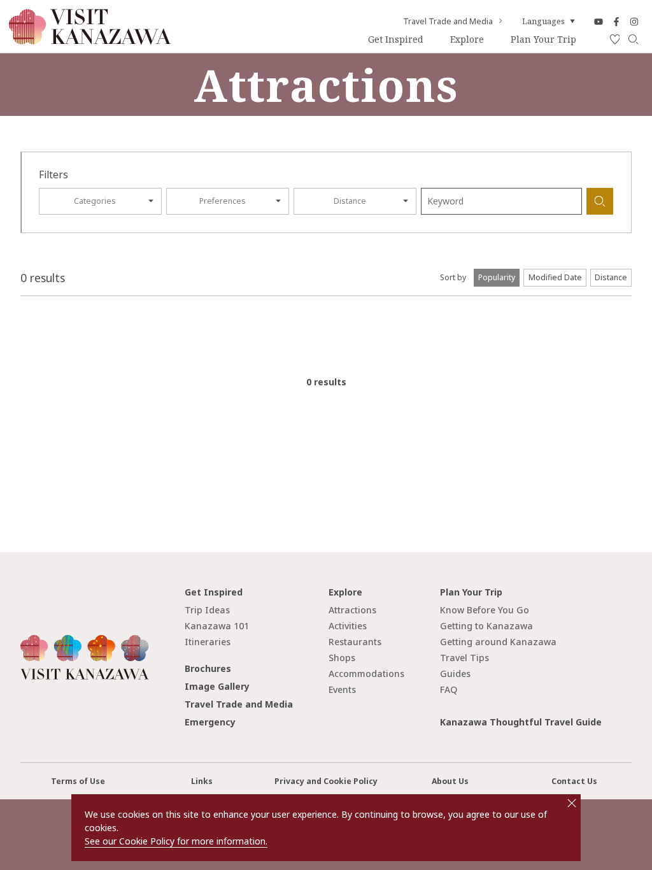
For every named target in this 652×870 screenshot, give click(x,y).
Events (342, 689)
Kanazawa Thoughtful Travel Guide (521, 722)
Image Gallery (217, 686)
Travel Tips (464, 658)
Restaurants (355, 642)
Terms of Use (78, 781)
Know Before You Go (484, 610)
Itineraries (207, 642)
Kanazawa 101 (217, 626)
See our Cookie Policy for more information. (176, 841)
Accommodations (366, 673)
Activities (348, 626)
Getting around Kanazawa (498, 642)
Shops (342, 658)
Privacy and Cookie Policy (326, 781)
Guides (455, 673)
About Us (450, 781)
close (572, 803)
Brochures (208, 668)
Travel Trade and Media (448, 21)
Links (202, 781)
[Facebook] (616, 21)
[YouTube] (598, 21)
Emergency (210, 722)
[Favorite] (615, 40)
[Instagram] (634, 21)
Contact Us (574, 781)
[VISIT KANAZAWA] (90, 40)
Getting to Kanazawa (486, 626)
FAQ (448, 689)
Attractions (352, 610)
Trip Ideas (207, 610)
